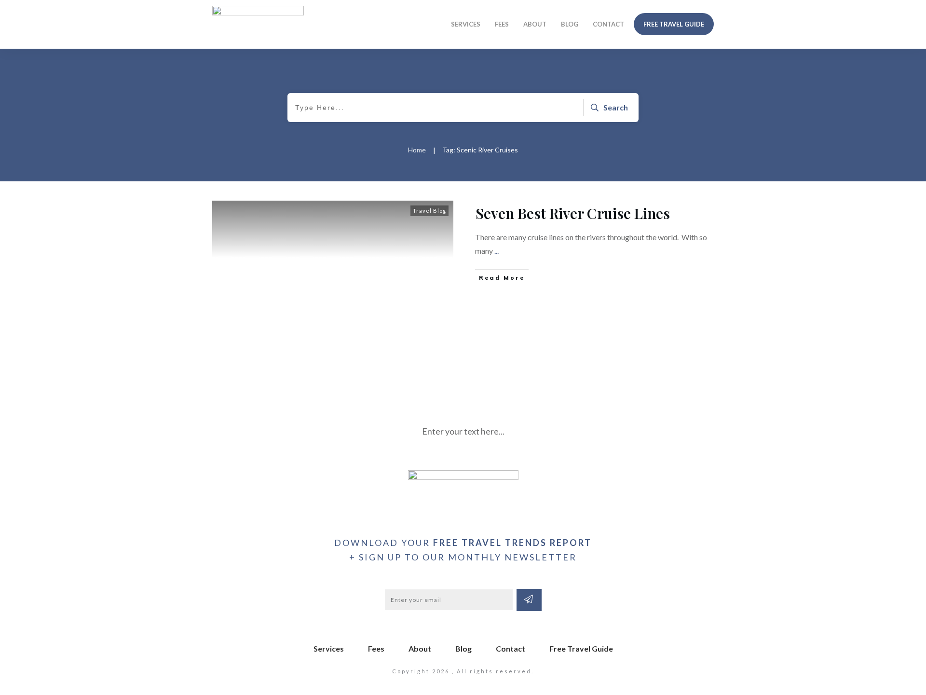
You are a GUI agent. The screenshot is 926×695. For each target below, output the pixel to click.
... (496, 250)
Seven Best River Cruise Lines (573, 213)
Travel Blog (429, 210)
